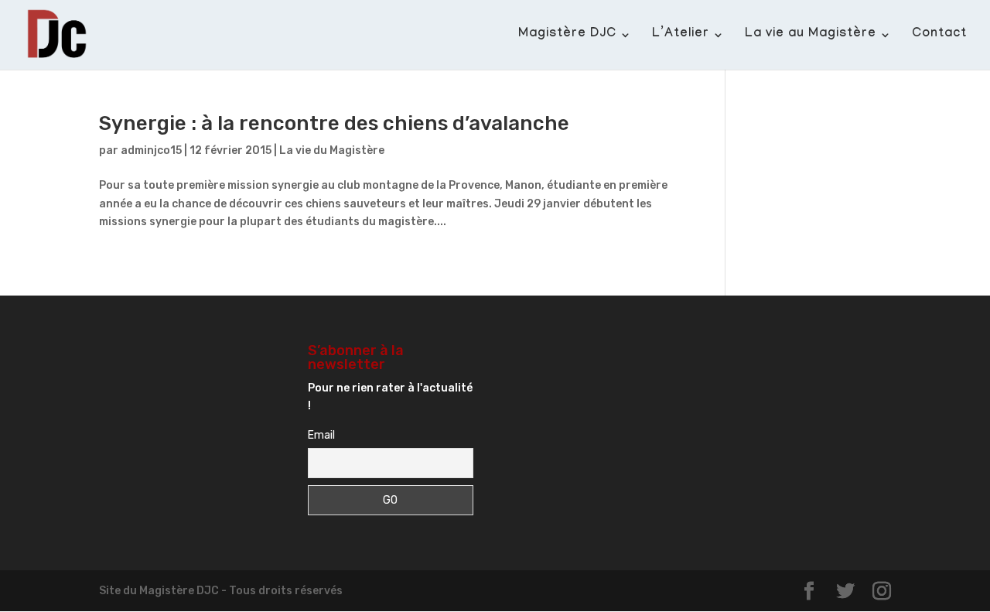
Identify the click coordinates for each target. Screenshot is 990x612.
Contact (939, 35)
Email (321, 435)
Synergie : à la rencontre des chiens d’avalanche (334, 123)
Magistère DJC (567, 35)
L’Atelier (680, 35)
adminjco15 (151, 150)
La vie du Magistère (331, 150)
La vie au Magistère (810, 35)
